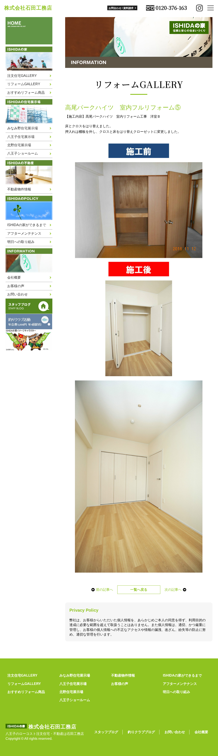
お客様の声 (15, 286)
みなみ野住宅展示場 (22, 128)
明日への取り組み (20, 242)
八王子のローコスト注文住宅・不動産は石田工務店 (45, 734)
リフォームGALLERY (23, 84)
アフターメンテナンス (24, 233)
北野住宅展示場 (19, 145)
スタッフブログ (106, 732)
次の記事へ (173, 589)
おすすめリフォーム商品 (26, 92)
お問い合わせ (17, 294)
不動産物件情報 (19, 189)
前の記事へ (104, 589)
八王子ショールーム (22, 153)
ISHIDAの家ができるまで (26, 225)
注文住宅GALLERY (22, 76)
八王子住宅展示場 (20, 137)
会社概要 (14, 277)
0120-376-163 (171, 7)
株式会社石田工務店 (28, 8)
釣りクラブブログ (141, 732)
